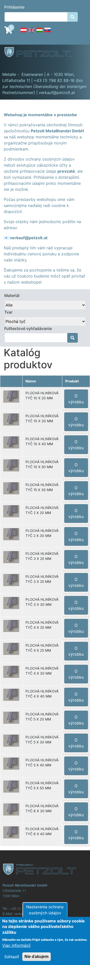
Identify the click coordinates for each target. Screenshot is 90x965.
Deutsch (23, 33)
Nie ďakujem (36, 956)
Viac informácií (16, 945)
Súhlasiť (11, 956)
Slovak (47, 33)
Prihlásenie (14, 7)
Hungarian (39, 33)
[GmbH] (41, 52)
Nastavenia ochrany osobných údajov (45, 909)
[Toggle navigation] (11, 64)
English (31, 33)
